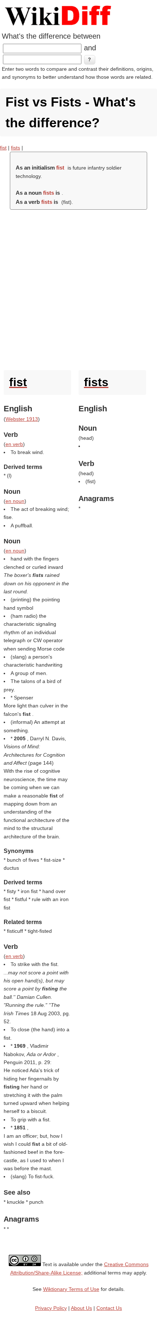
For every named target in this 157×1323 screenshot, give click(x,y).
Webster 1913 (21, 419)
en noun (14, 501)
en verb (14, 444)
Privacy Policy (51, 1308)
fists (15, 148)
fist (3, 148)
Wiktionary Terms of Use (71, 1289)
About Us (81, 1308)
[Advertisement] (78, 288)
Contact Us (109, 1308)
